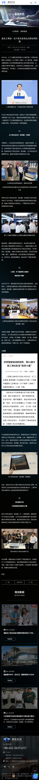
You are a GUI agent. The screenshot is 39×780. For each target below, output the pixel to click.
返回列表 (19, 582)
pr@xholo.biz (17, 758)
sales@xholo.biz (18, 755)
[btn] (36, 2)
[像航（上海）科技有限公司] (8, 2)
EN (31, 3)
